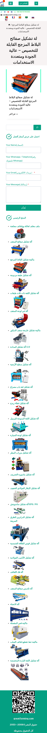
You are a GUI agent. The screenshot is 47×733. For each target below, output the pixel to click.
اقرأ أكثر (13, 114)
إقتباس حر (23, 3)
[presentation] (23, 80)
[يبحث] (37, 127)
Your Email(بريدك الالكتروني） (20, 172)
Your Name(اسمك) (14, 145)
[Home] (9, 25)
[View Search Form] (36, 3)
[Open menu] (10, 3)
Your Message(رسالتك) (17, 184)
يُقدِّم (23, 207)
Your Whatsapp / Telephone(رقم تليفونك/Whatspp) (21, 159)
